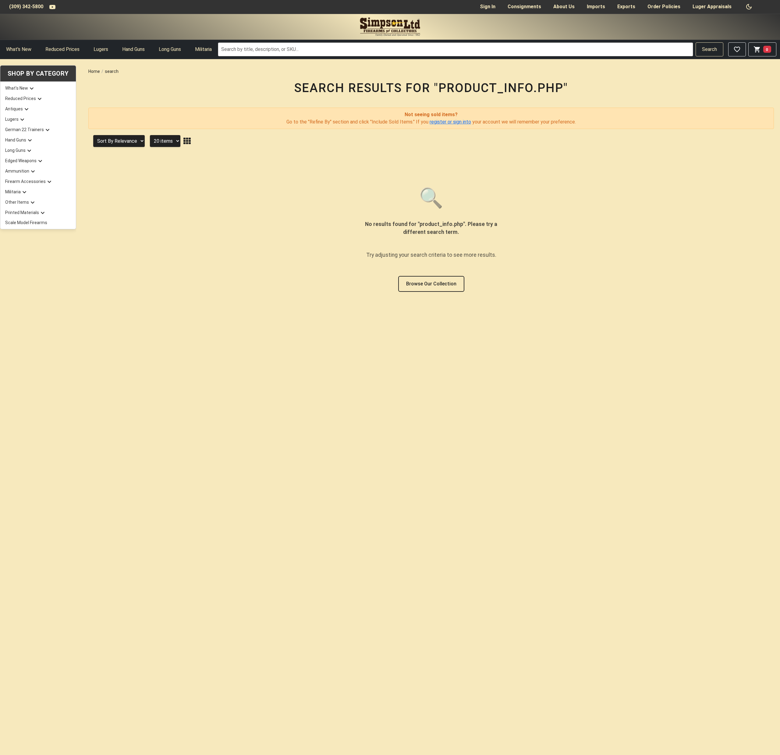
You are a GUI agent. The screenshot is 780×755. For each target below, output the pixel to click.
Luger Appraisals (712, 6)
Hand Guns (133, 49)
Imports (596, 6)
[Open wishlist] (737, 49)
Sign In (487, 6)
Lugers (101, 49)
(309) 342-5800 (26, 6)
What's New (18, 49)
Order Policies (663, 6)
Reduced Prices (62, 49)
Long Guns (170, 49)
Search (709, 49)
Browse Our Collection (431, 284)
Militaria (203, 49)
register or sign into (450, 122)
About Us (564, 6)
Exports (626, 6)
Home (94, 71)
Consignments (524, 6)
